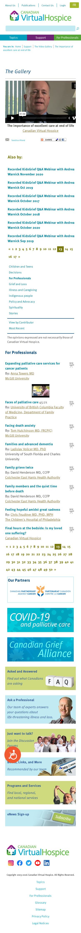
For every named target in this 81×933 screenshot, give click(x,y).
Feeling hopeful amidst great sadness (32, 509)
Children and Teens (21, 266)
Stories (13, 313)
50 (51, 569)
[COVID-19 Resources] (40, 620)
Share (53, 139)
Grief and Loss (18, 284)
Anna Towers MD (22, 373)
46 (29, 569)
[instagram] (11, 863)
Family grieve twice (19, 467)
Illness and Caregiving (23, 290)
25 (54, 554)
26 (59, 554)
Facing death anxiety (20, 425)
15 (71, 248)
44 (19, 569)
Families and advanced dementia (29, 443)
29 (8, 561)
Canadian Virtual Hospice (40, 130)
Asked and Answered (22, 671)
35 (40, 561)
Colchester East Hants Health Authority (32, 477)
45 (24, 569)
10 (45, 248)
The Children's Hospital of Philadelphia (32, 519)
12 (54, 248)
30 (13, 561)
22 (38, 554)
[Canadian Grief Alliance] (40, 649)
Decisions (15, 272)
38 (56, 561)
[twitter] (29, 863)
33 (29, 561)
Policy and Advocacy (22, 301)
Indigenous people (21, 295)
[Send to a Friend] (8, 139)
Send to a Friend (18, 140)
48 (40, 569)
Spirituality (16, 307)
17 (15, 256)
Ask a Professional (20, 699)
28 (70, 554)
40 (67, 561)
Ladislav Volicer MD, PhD (28, 448)
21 (33, 554)
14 (66, 248)
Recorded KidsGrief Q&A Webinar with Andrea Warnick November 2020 (41, 172)
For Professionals (20, 278)
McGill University (17, 378)
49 (45, 569)
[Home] (40, 11)
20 (28, 554)
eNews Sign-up (18, 814)
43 (13, 569)
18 (17, 554)
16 (10, 256)
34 (34, 561)
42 (8, 569)
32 (24, 561)
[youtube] (37, 863)
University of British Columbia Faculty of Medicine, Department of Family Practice (34, 412)
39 (61, 561)
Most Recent (16, 328)
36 (45, 561)
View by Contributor (21, 322)
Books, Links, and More (24, 762)
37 (50, 561)
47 (34, 569)
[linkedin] (46, 863)
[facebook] (20, 863)
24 (49, 554)
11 (49, 248)
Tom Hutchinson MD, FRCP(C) (31, 430)
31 (18, 561)
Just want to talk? (20, 733)
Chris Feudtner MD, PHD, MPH (32, 514)
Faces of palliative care (21, 402)
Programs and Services (24, 785)
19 (22, 554)
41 (72, 561)
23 (43, 554)
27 (65, 554)
